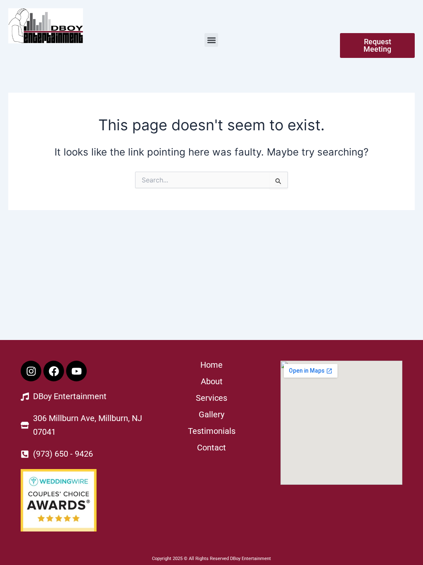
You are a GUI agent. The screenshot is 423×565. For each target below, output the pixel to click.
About (212, 381)
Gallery (211, 414)
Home (211, 365)
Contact (211, 447)
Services (211, 398)
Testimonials (211, 431)
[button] (211, 40)
